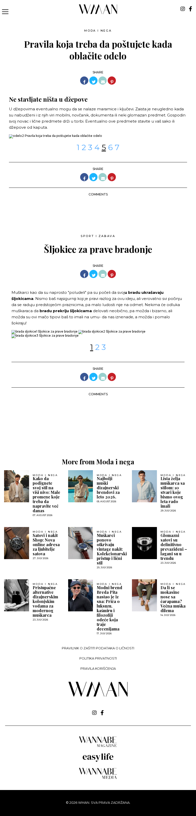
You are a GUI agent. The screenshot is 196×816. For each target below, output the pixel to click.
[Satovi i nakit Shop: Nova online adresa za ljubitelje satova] (16, 543)
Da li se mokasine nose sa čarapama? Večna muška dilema (173, 599)
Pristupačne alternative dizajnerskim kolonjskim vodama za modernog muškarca (45, 601)
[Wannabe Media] (98, 778)
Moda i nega (98, 30)
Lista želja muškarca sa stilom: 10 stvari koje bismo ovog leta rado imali (173, 492)
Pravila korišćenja (98, 668)
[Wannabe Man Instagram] (182, 9)
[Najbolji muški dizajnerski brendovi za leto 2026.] (80, 486)
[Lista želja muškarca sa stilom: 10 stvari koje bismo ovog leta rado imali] (144, 486)
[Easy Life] (98, 761)
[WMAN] (98, 13)
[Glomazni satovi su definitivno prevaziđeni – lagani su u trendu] (144, 543)
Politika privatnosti (98, 658)
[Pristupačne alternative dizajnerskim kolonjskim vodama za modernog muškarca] (16, 595)
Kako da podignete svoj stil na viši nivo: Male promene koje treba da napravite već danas (46, 494)
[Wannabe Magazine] (98, 746)
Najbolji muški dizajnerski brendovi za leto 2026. (108, 487)
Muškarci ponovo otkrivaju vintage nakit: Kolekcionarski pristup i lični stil (112, 549)
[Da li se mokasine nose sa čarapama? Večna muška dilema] (144, 595)
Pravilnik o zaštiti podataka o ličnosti (98, 648)
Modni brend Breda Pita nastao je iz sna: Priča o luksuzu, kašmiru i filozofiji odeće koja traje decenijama (109, 608)
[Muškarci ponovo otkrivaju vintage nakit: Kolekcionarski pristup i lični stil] (80, 543)
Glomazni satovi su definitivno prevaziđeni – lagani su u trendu (174, 547)
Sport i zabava (98, 236)
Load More (98, 433)
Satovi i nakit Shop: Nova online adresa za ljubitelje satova (46, 544)
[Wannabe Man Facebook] (190, 9)
